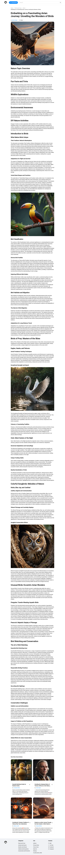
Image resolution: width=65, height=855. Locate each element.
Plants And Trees (18, 8)
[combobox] (40, 2)
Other (24, 8)
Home (12, 8)
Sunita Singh (14, 20)
